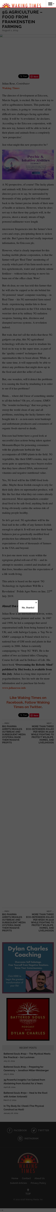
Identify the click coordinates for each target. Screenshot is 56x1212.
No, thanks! (28, 607)
